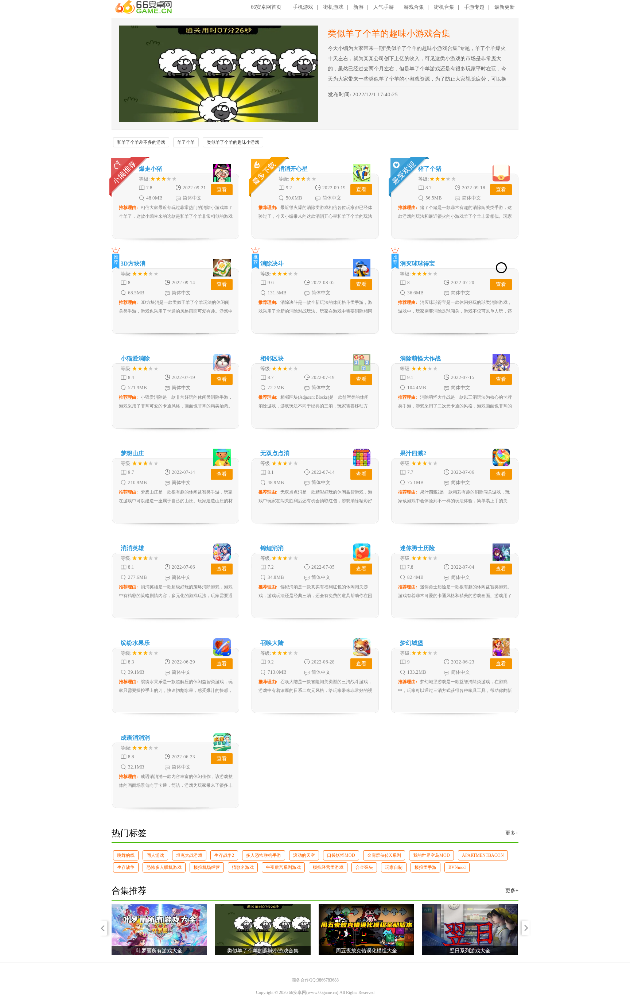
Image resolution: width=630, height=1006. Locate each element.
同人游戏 (155, 855)
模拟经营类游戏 (328, 867)
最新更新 (504, 7)
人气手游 (383, 7)
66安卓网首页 (266, 7)
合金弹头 (364, 867)
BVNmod (457, 867)
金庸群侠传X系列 (384, 855)
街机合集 (444, 7)
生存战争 (126, 867)
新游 (358, 7)
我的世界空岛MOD (431, 855)
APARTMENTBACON (483, 855)
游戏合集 (414, 7)
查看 (222, 189)
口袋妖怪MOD (341, 855)
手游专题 (474, 7)
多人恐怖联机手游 (263, 855)
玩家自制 (393, 867)
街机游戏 (333, 7)
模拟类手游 (425, 867)
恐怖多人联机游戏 (164, 867)
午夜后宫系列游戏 (283, 867)
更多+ (511, 833)
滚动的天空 (304, 855)
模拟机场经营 (207, 867)
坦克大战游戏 (189, 855)
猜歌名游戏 (243, 867)
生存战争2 (224, 855)
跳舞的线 (126, 855)
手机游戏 (303, 7)
